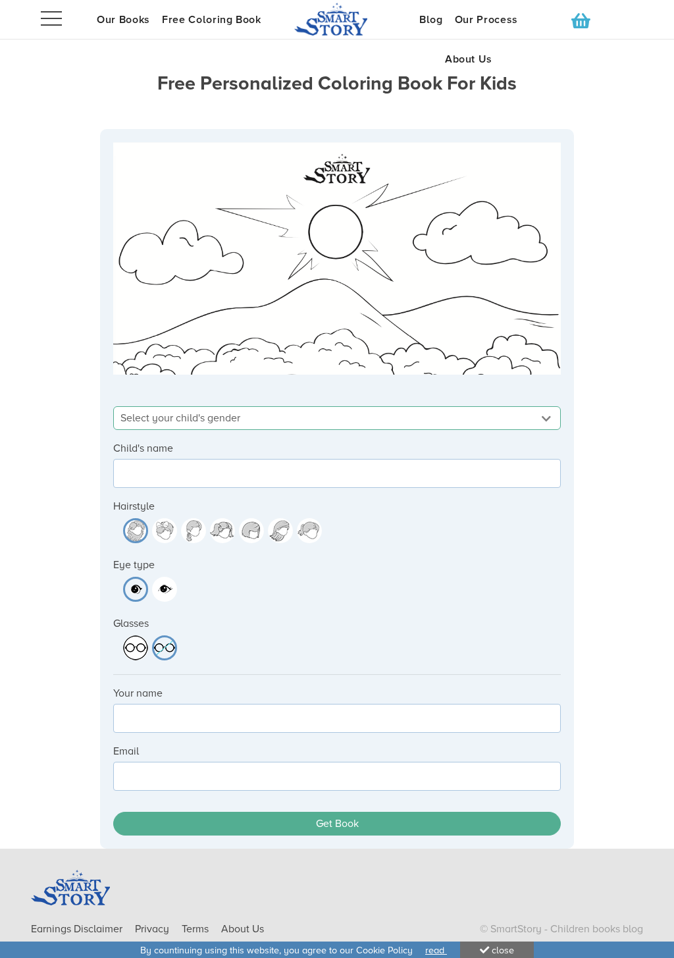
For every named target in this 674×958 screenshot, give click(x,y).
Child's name (143, 448)
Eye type (134, 565)
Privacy (153, 929)
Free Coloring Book (211, 19)
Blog (431, 19)
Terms (196, 929)
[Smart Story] (337, 19)
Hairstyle (134, 506)
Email (126, 751)
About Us (468, 59)
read (436, 950)
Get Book (337, 823)
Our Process (486, 19)
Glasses (131, 623)
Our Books (123, 19)
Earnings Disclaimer (78, 929)
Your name (138, 693)
